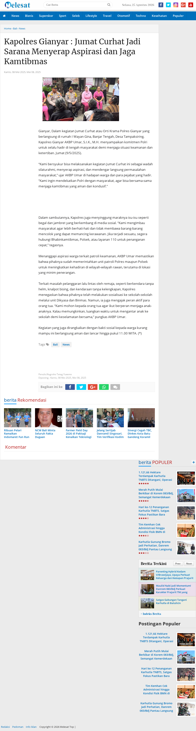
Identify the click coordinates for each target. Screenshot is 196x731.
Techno (141, 16)
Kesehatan (159, 16)
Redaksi (5, 727)
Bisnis (29, 16)
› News (21, 28)
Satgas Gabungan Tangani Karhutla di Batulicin (171, 601)
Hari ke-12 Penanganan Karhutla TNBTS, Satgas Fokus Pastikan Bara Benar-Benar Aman (154, 512)
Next (189, 563)
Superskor (46, 16)
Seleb (76, 16)
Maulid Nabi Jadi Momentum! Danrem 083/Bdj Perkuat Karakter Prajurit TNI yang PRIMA (173, 590)
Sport (62, 16)
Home (7, 28)
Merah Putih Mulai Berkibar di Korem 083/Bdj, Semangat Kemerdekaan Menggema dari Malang (156, 495)
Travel (107, 16)
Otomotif (123, 16)
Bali (55, 344)
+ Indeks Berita (151, 613)
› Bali (14, 28)
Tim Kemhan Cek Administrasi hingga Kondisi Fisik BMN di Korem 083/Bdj (152, 530)
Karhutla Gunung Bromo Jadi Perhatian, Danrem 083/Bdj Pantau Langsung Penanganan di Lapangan (155, 547)
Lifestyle (91, 16)
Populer (178, 16)
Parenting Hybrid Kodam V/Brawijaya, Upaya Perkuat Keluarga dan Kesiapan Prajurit (174, 575)
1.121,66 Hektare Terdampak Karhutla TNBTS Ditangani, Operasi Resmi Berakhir (155, 477)
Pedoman (17, 727)
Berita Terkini (153, 563)
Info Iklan (31, 727)
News (15, 16)
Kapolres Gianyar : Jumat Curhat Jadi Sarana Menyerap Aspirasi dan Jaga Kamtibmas (72, 51)
